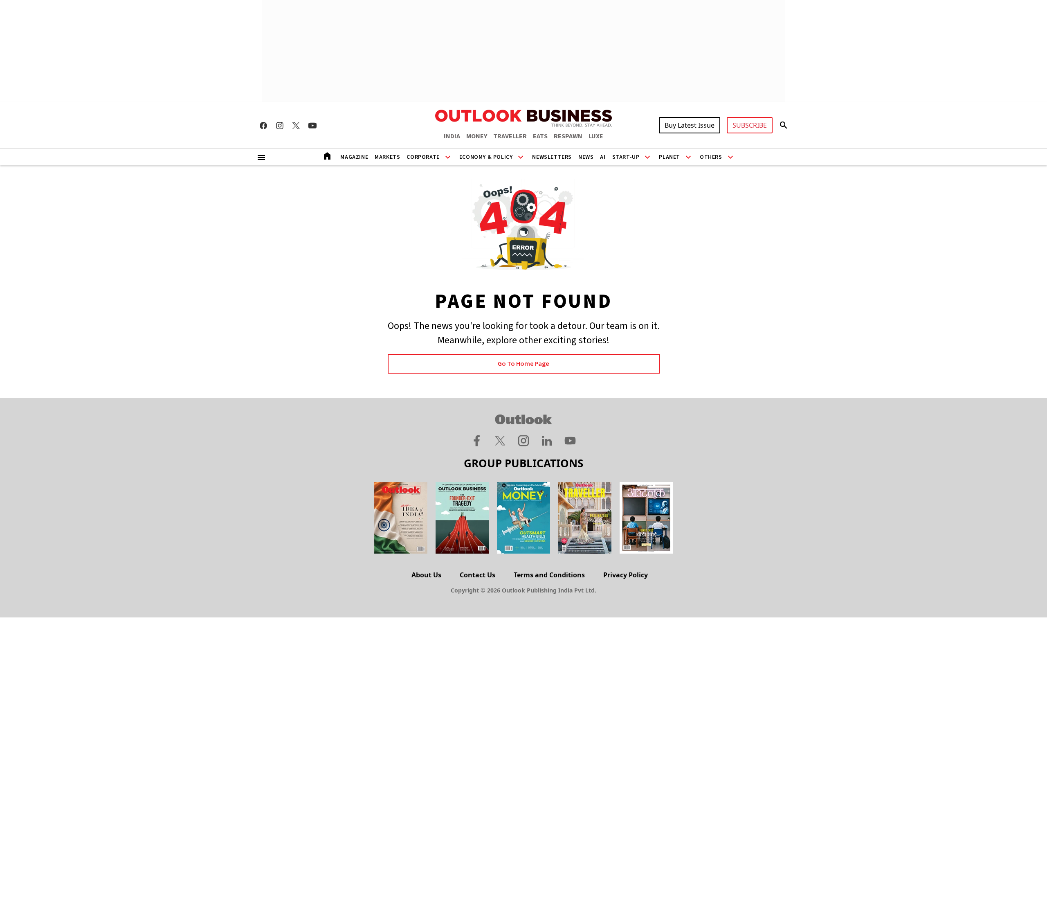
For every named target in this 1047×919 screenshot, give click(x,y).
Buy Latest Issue (689, 125)
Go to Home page (523, 363)
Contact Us (477, 574)
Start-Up (626, 157)
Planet (669, 157)
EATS (540, 136)
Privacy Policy (625, 574)
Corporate (423, 157)
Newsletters (552, 157)
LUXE (596, 136)
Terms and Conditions (549, 574)
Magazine (354, 157)
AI (602, 157)
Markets (387, 157)
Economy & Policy (486, 157)
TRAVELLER (510, 136)
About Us (426, 574)
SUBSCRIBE (749, 125)
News (585, 157)
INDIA (452, 136)
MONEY (476, 136)
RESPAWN (568, 136)
